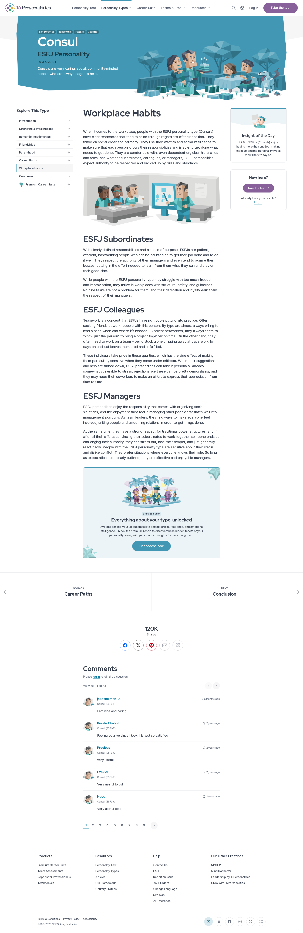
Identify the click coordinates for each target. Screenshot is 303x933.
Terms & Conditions (49, 918)
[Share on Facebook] (125, 645)
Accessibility (90, 918)
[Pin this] (151, 645)
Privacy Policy (71, 918)
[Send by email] (164, 645)
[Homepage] (28, 7)
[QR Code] (261, 921)
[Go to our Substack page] (219, 921)
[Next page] (154, 825)
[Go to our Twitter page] (250, 921)
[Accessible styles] (208, 921)
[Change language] (242, 8)
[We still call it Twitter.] (138, 645)
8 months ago (212, 698)
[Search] (233, 8)
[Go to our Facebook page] (229, 921)
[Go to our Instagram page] (240, 921)
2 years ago (213, 723)
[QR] (178, 645)
